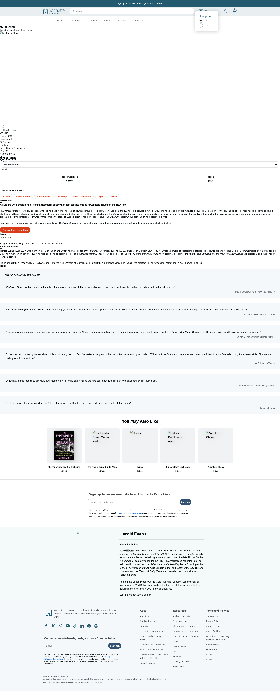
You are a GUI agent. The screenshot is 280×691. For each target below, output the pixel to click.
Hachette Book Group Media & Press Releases (154, 656)
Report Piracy (212, 644)
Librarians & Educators (184, 626)
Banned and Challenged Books (151, 638)
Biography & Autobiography (14, 243)
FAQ (175, 651)
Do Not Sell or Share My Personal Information (217, 638)
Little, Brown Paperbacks (12, 148)
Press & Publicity (148, 662)
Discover (92, 20)
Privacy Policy (212, 620)
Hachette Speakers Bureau (186, 636)
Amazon (6, 196)
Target (100, 196)
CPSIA (209, 654)
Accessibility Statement (151, 649)
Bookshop (62, 196)
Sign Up (185, 502)
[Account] (225, 11)
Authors (76, 20)
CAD (207, 25)
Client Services (180, 620)
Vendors (177, 656)
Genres (61, 20)
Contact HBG (179, 646)
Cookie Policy (212, 626)
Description (6, 200)
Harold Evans (10, 129)
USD (207, 20)
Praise (3, 265)
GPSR (209, 659)
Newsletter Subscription (151, 631)
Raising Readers (181, 661)
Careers (176, 641)
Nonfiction (5, 237)
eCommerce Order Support (186, 631)
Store (107, 20)
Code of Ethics (213, 631)
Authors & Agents (181, 616)
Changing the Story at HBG (153, 644)
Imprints (121, 20)
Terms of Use (212, 616)
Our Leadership (147, 620)
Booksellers (178, 666)
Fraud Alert (211, 649)
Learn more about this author (135, 594)
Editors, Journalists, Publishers (47, 243)
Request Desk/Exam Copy (15, 229)
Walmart (113, 196)
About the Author (9, 246)
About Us (138, 20)
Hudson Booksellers (82, 196)
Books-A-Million (44, 196)
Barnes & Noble (23, 196)
